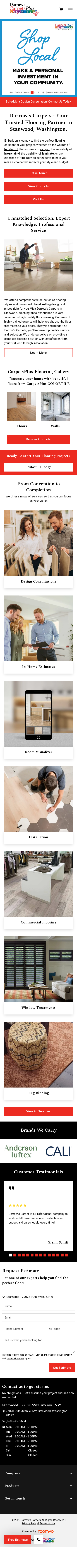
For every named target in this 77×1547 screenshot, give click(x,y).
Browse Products (38, 439)
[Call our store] (38, 1539)
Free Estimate (18, 1539)
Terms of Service (15, 1358)
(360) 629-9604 (16, 1421)
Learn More (38, 352)
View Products (38, 186)
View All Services (38, 1111)
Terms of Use (47, 1523)
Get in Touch (38, 173)
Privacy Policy (64, 1355)
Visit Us (38, 199)
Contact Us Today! (38, 467)
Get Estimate (62, 1367)
